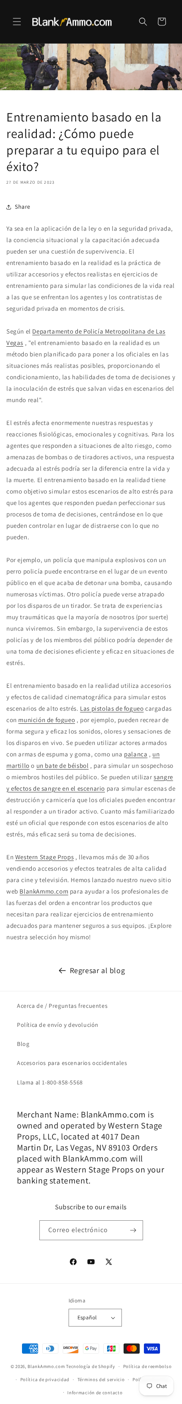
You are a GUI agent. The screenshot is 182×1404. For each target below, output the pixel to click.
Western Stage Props (44, 857)
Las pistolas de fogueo (111, 708)
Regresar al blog (97, 970)
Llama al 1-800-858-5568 (50, 1082)
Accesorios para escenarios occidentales (72, 1063)
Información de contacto (94, 1393)
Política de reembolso (147, 1366)
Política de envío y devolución (58, 1025)
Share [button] (22, 206)
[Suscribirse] (133, 1230)
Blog (23, 1044)
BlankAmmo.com (43, 891)
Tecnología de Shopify (90, 1366)
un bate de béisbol (62, 765)
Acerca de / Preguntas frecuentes (62, 1006)
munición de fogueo (46, 720)
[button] (17, 21)
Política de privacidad (44, 1379)
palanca (135, 754)
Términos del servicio (101, 1379)
